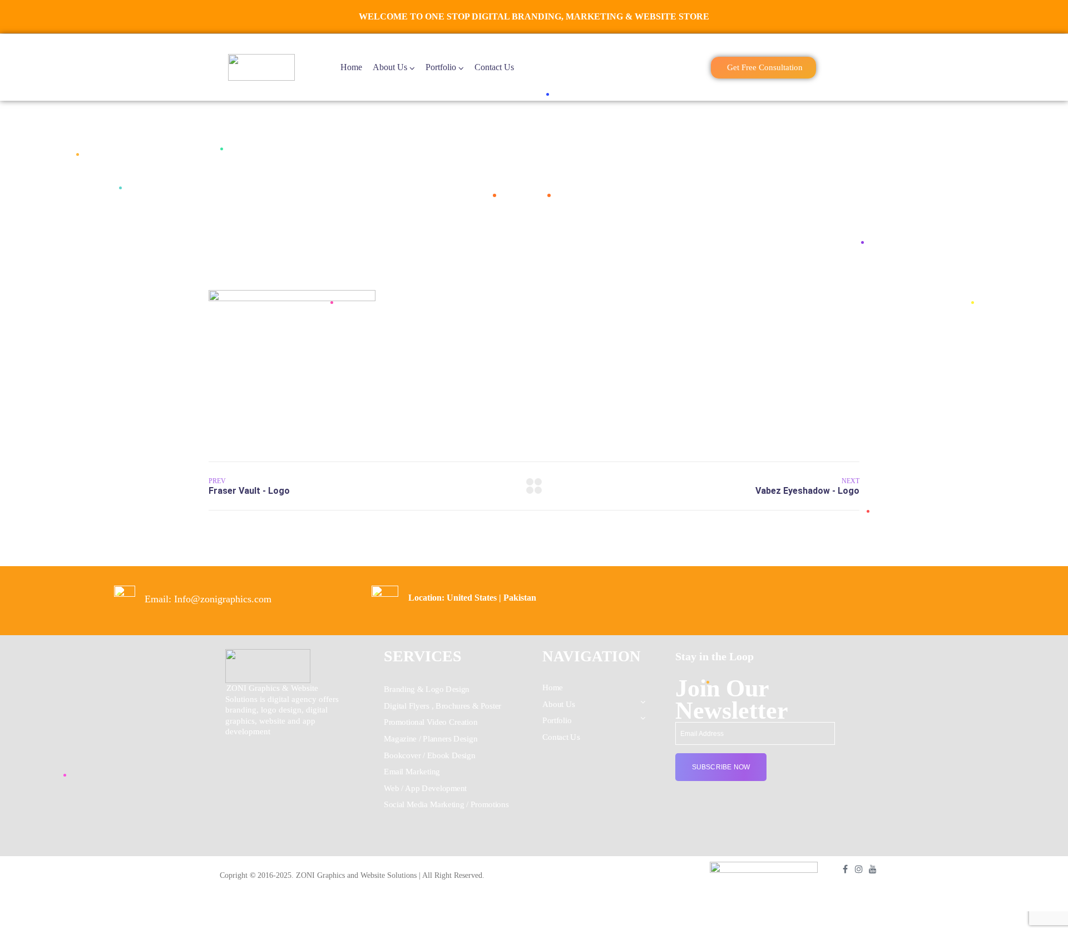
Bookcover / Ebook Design (429, 755)
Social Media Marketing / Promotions (446, 805)
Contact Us (494, 67)
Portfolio (441, 67)
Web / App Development (425, 788)
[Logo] (261, 67)
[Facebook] (844, 869)
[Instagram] (858, 869)
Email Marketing (412, 771)
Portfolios (521, 194)
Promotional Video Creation (430, 722)
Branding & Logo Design (426, 689)
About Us (390, 67)
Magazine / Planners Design (430, 738)
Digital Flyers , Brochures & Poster (442, 705)
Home (351, 67)
